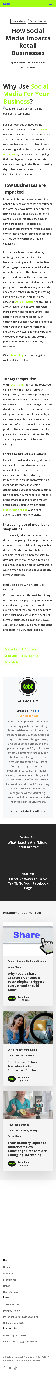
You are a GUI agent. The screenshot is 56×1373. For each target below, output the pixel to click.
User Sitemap (11, 1292)
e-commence (29, 649)
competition (11, 649)
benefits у (17, 355)
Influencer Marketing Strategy (30, 961)
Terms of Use (11, 1304)
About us (8, 1273)
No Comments (28, 67)
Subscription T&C (13, 1323)
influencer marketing (26, 1050)
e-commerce (10, 154)
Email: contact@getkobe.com (20, 1341)
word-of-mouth (24, 302)
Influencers (13, 1055)
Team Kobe (19, 62)
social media (43, 129)
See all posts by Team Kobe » (28, 811)
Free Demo (9, 1279)
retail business (30, 656)
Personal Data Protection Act (20, 1317)
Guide (11, 961)
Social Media (38, 21)
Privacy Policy (11, 1310)
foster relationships (15, 509)
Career (7, 1286)
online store (11, 656)
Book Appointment (15, 1335)
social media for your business (26, 93)
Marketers (18, 21)
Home (6, 1267)
